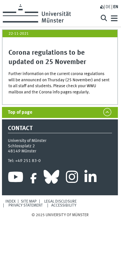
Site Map (29, 201)
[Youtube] (15, 178)
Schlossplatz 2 (21, 146)
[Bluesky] (51, 178)
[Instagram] (72, 178)
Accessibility (63, 205)
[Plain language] (101, 7)
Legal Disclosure (60, 201)
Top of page (20, 112)
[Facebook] (33, 178)
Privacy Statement (25, 205)
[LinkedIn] (90, 178)
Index (10, 201)
